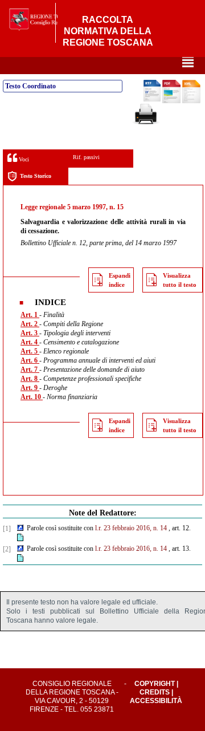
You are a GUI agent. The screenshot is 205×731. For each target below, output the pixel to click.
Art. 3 (29, 333)
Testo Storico (35, 176)
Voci (23, 159)
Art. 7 (29, 369)
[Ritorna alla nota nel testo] (20, 529)
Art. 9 (29, 388)
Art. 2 (29, 324)
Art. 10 (31, 397)
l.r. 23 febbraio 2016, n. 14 (131, 528)
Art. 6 (29, 360)
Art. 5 (29, 351)
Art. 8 (29, 379)
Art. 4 (29, 342)
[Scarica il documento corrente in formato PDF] (171, 101)
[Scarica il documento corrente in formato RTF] (152, 99)
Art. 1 (29, 315)
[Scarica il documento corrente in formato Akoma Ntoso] (191, 101)
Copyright (154, 684)
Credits (155, 692)
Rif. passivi (86, 157)
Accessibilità (156, 701)
